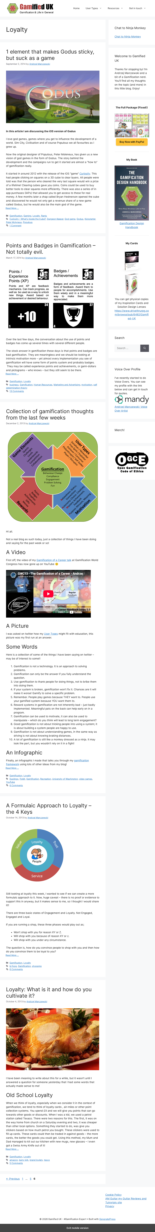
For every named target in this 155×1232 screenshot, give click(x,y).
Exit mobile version (78, 1227)
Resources (113, 8)
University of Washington (65, 779)
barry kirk (23, 1160)
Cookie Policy (113, 1194)
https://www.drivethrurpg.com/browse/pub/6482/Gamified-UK (132, 314)
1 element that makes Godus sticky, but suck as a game (50, 54)
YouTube (10, 782)
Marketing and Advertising (67, 384)
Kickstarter (90, 219)
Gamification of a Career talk (53, 560)
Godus (80, 219)
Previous (13, 1178)
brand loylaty (36, 1160)
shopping (37, 966)
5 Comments (16, 1163)
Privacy (109, 1206)
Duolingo (14, 779)
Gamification (16, 215)
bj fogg (13, 966)
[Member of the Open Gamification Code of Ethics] (132, 471)
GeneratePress (107, 1219)
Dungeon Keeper (55, 219)
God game (70, 219)
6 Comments (16, 785)
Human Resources (43, 384)
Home (76, 8)
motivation (86, 384)
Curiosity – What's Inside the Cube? (28, 219)
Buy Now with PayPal (132, 142)
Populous (28, 222)
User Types (92, 8)
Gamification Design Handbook (132, 225)
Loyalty (36, 215)
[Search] (144, 348)
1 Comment (15, 225)
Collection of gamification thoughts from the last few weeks (50, 414)
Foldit (22, 779)
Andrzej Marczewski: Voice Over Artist (131, 408)
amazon (14, 1160)
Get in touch (135, 8)
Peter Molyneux (14, 222)
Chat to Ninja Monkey (128, 36)
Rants (44, 215)
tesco (47, 1160)
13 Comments (17, 391)
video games (85, 779)
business (14, 384)
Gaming (27, 215)
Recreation (45, 779)
